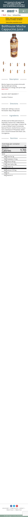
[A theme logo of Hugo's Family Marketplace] (11, 11)
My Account (6, 508)
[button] (3, 63)
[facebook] (11, 506)
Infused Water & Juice (20, 15)
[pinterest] (17, 506)
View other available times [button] (14, 22)
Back (4, 15)
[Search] (16, 10)
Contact (21, 508)
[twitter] (14, 506)
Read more (5, 89)
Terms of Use (18, 510)
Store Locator (14, 508)
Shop (9, 15)
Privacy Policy (10, 510)
